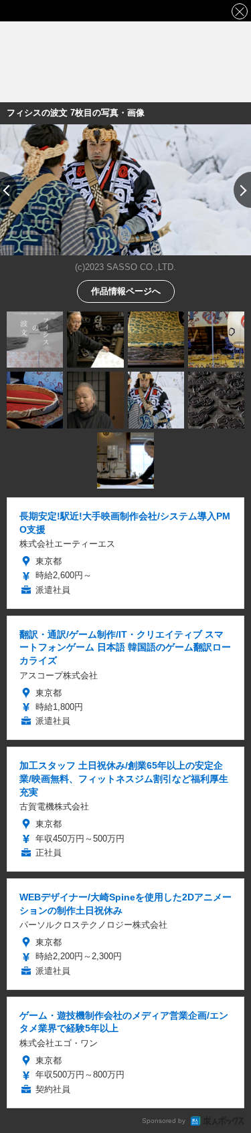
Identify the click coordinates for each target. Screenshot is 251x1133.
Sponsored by (163, 1120)
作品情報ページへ (126, 290)
